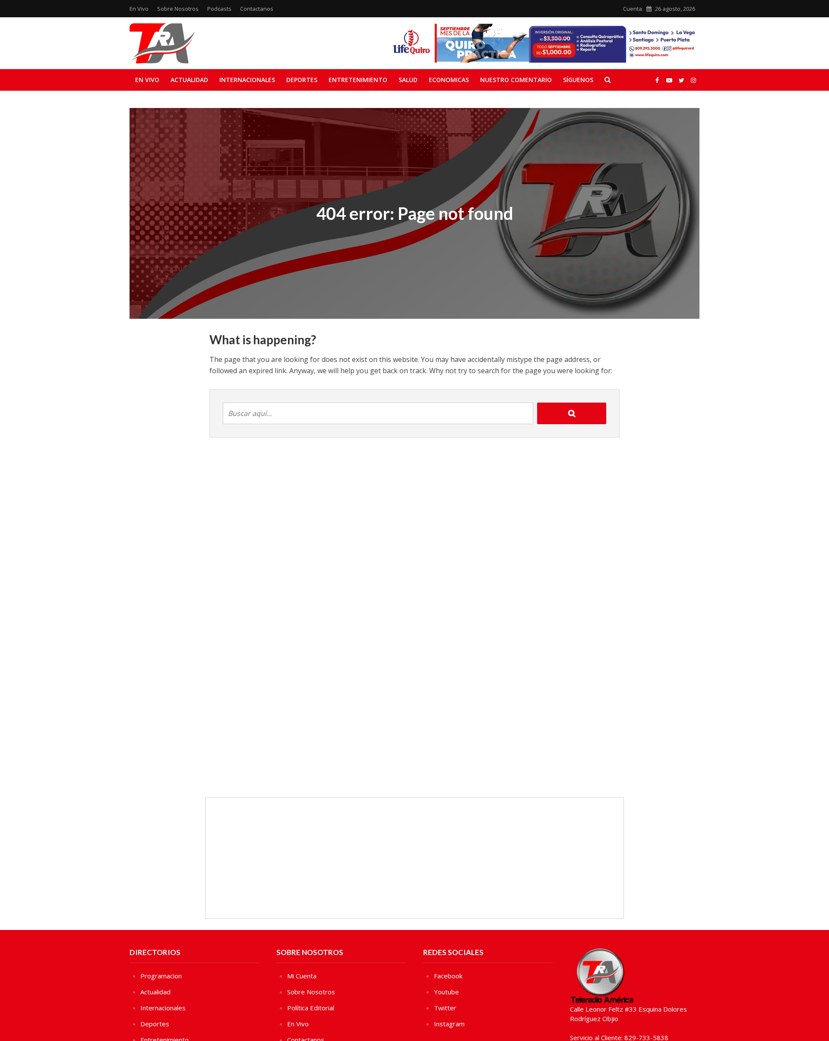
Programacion (161, 975)
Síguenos (578, 80)
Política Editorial (310, 1007)
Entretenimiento (358, 80)
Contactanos (256, 9)
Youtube (446, 991)
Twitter (445, 1007)
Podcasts (219, 9)
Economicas (449, 80)
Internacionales (247, 80)
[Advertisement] (414, 857)
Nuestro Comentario (516, 80)
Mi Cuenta (301, 975)
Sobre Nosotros (178, 9)
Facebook (448, 975)
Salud (408, 80)
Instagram (449, 1023)
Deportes (301, 80)
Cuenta (632, 9)
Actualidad (189, 80)
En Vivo (139, 9)
